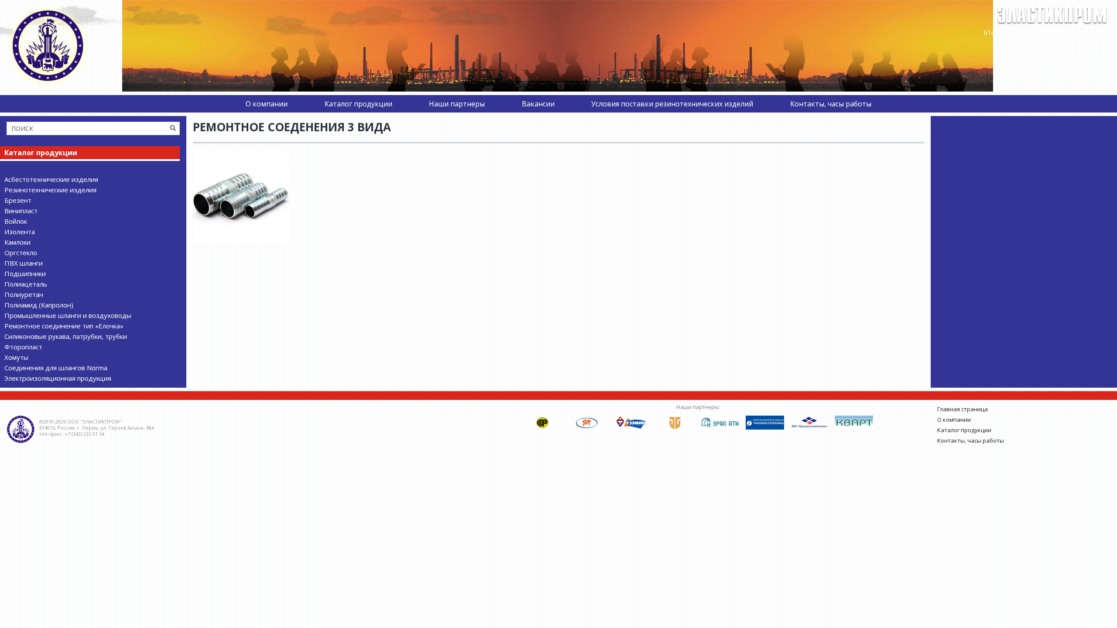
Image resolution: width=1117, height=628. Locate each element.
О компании (267, 104)
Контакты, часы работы (830, 104)
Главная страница (962, 409)
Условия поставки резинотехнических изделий (672, 104)
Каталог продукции (358, 104)
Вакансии (538, 104)
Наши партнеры (457, 104)
